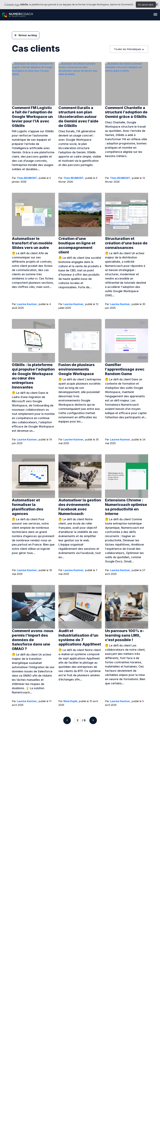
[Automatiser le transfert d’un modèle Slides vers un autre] (33, 214)
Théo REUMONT (27, 178)
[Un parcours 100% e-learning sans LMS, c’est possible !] (126, 607)
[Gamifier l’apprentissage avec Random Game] (126, 341)
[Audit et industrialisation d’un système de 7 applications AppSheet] (80, 607)
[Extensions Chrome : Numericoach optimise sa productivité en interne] (126, 476)
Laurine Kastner (27, 304)
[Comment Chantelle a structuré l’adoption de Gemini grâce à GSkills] (126, 84)
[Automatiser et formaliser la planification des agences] (33, 476)
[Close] (156, 5)
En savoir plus (145, 4)
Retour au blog (27, 35)
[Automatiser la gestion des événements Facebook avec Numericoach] (80, 476)
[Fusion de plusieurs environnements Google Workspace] (80, 341)
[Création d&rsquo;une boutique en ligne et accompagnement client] (80, 214)
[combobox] (129, 49)
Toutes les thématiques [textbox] (127, 49)
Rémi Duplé (70, 701)
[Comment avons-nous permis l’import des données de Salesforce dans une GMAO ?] (33, 607)
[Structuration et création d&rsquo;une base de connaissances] (126, 214)
